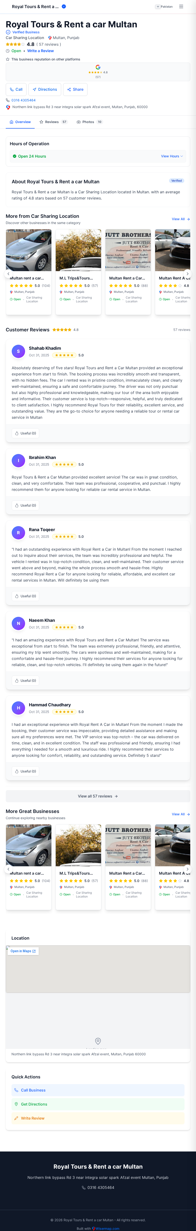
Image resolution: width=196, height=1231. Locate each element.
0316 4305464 (23, 100)
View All (178, 219)
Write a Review (40, 50)
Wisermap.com (107, 1228)
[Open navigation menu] (181, 6)
